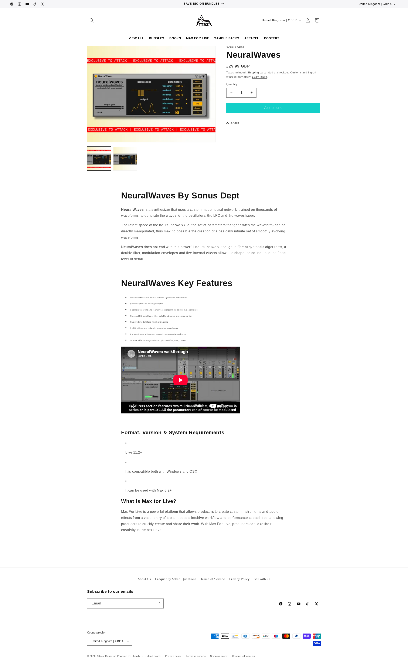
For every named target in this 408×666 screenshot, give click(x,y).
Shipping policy (219, 656)
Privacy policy (173, 656)
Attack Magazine (106, 656)
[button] (91, 20)
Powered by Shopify (128, 656)
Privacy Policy (239, 579)
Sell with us (262, 579)
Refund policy (153, 656)
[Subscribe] (158, 603)
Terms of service (196, 656)
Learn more (259, 76)
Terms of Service (213, 579)
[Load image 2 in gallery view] (125, 159)
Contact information (243, 656)
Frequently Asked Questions (175, 579)
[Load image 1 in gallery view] (99, 159)
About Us (144, 579)
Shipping (253, 72)
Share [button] (235, 122)
